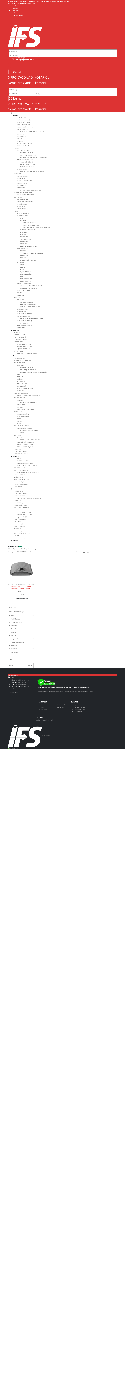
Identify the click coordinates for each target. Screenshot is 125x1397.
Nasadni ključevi (26, 274)
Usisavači (23, 220)
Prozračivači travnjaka (28, 260)
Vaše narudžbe (61, 705)
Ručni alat (21, 262)
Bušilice (23, 234)
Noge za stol (21, 136)
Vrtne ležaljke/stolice (25, 202)
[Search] (39, 55)
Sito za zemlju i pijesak (25, 388)
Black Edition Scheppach (28, 246)
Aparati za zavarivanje (22, 426)
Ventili (22, 433)
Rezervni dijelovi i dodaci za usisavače (33, 157)
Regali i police (22, 183)
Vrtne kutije (21, 209)
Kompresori (24, 237)
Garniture (14, 625)
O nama (43, 705)
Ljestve (19, 139)
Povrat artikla (61, 707)
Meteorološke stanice (25, 127)
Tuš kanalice (21, 311)
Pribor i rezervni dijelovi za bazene (32, 132)
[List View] (87, 551)
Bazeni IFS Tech (22, 169)
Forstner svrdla (26, 279)
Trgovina (15, 115)
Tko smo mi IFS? (18, 15)
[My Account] (9, 63)
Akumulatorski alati (24, 283)
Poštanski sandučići (24, 120)
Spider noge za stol (27, 167)
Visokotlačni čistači (24, 143)
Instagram (49, 720)
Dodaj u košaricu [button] (22, 598)
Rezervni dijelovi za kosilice (33, 253)
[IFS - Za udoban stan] (25, 36)
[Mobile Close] (1, 750)
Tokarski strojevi (26, 239)
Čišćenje (16, 535)
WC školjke (24, 323)
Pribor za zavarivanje (24, 428)
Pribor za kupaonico (24, 325)
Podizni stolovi (15, 546)
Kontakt (15, 6)
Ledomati (20, 134)
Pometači (20, 295)
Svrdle (22, 267)
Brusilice (23, 232)
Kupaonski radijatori (24, 314)
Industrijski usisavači (28, 155)
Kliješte (22, 269)
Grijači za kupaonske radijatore (31, 318)
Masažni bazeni (22, 129)
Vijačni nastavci (26, 272)
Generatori (24, 255)
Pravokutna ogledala (28, 304)
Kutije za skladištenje (24, 181)
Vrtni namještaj (22, 199)
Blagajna (15, 10)
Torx (22, 265)
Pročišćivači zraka (23, 125)
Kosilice (23, 251)
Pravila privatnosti (79, 707)
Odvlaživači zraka (23, 122)
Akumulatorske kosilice (28, 288)
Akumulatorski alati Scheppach (31, 286)
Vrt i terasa (18, 197)
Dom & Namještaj (20, 118)
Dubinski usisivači (26, 153)
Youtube (44, 720)
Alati (16, 211)
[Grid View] (84, 551)
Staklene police (22, 309)
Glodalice (23, 244)
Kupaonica (17, 297)
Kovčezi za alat (22, 176)
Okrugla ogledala (26, 302)
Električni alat (22, 216)
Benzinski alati (22, 248)
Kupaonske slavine (23, 316)
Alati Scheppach (23, 213)
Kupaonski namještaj (24, 321)
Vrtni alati (18, 435)
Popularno (14, 645)
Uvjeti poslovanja (79, 705)
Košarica (15, 13)
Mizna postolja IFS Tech (25, 160)
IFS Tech (17, 148)
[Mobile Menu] (8, 24)
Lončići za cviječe (23, 146)
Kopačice (23, 258)
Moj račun (15, 8)
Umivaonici (21, 328)
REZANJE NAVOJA (25, 281)
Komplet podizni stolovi (25, 195)
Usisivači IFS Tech (23, 150)
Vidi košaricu (39, 77)
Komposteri (21, 206)
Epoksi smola (21, 188)
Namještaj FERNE (22, 204)
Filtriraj (30, 665)
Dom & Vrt (15, 489)
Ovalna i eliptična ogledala (30, 307)
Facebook (38, 720)
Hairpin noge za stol (27, 164)
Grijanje (20, 141)
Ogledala (20, 300)
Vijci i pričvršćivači (26, 162)
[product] (21, 568)
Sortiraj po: (11, 552)
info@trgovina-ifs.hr (21, 684)
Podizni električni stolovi (23, 192)
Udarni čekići (24, 241)
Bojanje (19, 293)
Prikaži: (72, 552)
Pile (21, 218)
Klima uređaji (18, 503)
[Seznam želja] (62, 67)
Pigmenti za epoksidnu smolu (30, 190)
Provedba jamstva (79, 709)
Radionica (17, 174)
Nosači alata (21, 178)
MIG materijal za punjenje (29, 430)
